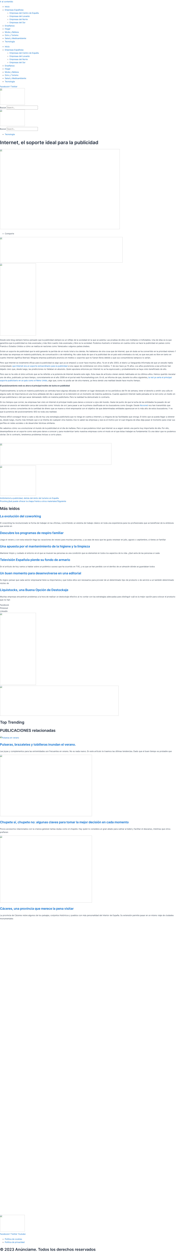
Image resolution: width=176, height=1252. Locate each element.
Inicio (7, 6)
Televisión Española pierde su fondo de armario (35, 560)
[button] (88, 604)
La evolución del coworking (20, 516)
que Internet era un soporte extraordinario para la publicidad (40, 366)
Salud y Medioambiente (15, 38)
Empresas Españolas (14, 10)
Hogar (7, 29)
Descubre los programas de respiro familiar (32, 533)
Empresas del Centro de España (24, 13)
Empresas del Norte (19, 19)
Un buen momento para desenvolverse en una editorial (40, 573)
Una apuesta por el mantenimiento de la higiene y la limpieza (45, 546)
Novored (144, 405)
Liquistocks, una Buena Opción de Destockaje (34, 590)
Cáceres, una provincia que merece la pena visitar (37, 908)
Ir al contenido (6, 1)
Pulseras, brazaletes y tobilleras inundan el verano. (38, 744)
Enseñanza (9, 25)
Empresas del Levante (20, 16)
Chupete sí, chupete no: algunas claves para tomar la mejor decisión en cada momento (64, 822)
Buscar (3, 107)
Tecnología (10, 41)
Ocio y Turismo (11, 35)
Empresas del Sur (17, 22)
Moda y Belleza (12, 32)
